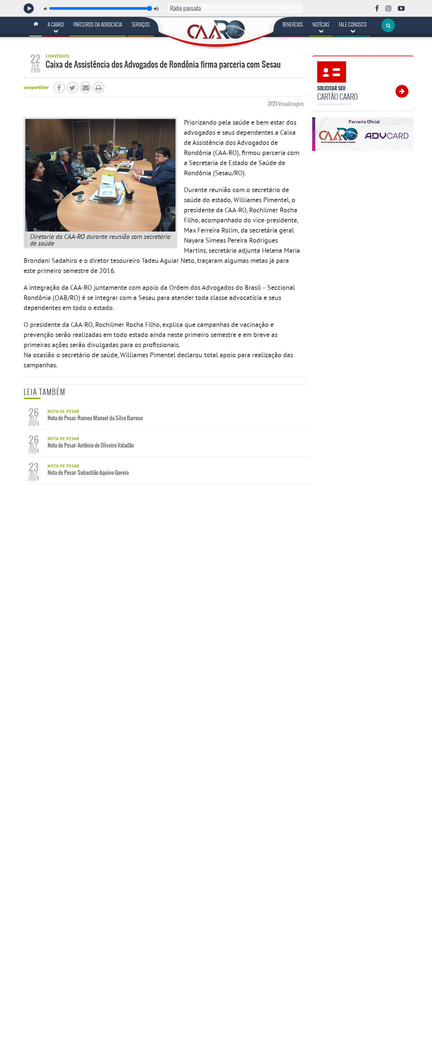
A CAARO (56, 24)
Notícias (321, 24)
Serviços (141, 24)
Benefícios (292, 24)
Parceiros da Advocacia (97, 24)
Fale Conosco (353, 24)
